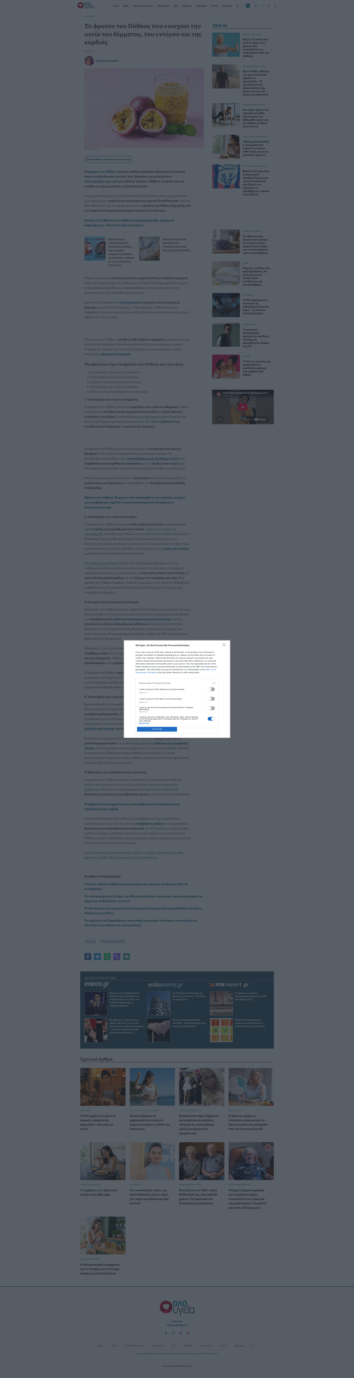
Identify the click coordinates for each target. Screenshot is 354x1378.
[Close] (224, 645)
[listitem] (177, 683)
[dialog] (177, 689)
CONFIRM (157, 729)
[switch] (211, 689)
